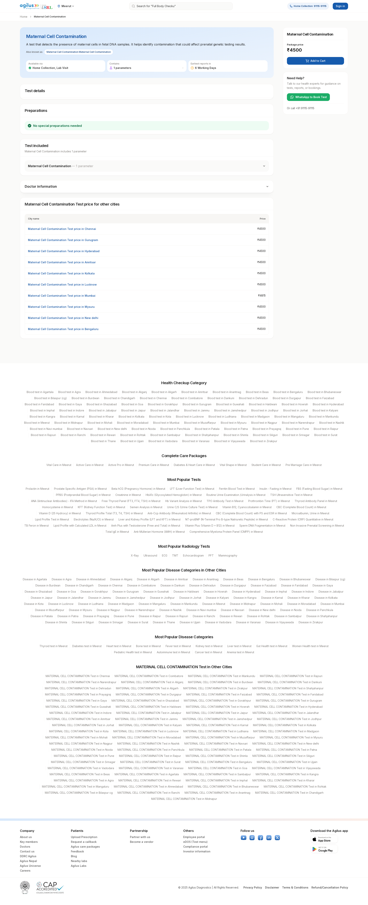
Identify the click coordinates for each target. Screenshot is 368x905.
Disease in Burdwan (47, 585)
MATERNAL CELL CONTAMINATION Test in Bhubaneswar (223, 786)
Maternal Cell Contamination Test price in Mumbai (61, 295)
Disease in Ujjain (190, 622)
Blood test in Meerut (37, 422)
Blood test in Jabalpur (103, 410)
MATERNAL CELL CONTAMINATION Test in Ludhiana (215, 731)
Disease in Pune (124, 616)
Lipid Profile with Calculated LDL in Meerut (79, 525)
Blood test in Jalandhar (164, 410)
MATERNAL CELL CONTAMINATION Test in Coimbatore (149, 676)
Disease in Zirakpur (311, 622)
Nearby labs (79, 861)
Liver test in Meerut (239, 646)
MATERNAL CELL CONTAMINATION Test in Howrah (218, 706)
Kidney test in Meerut (209, 646)
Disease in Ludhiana (90, 603)
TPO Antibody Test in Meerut (225, 501)
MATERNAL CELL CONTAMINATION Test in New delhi (285, 743)
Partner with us (140, 837)
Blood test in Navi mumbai (46, 428)
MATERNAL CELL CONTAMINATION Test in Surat (150, 762)
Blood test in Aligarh (164, 392)
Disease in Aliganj (121, 579)
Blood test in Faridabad (39, 404)
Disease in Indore (303, 591)
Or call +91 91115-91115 (300, 108)
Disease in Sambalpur (288, 616)
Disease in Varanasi (248, 622)
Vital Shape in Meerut (233, 465)
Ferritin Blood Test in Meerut (237, 488)
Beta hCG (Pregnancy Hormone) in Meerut (138, 488)
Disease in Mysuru (80, 610)
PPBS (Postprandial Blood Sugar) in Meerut (83, 494)
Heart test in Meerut (118, 646)
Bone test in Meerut (148, 646)
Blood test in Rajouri (43, 435)
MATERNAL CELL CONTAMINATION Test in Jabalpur (148, 712)
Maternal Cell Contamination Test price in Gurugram (63, 240)
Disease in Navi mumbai (201, 610)
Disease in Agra (61, 579)
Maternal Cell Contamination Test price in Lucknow (62, 284)
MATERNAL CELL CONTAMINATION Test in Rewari (149, 780)
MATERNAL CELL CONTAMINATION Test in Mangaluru (75, 786)
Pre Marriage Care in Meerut (304, 465)
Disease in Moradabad (301, 603)
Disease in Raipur (150, 616)
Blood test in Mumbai (166, 422)
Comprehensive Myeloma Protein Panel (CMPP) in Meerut (226, 531)
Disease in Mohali (271, 603)
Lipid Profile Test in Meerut (52, 519)
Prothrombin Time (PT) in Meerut (269, 501)
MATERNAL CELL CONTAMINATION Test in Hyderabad (288, 706)
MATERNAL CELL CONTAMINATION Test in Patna (286, 749)
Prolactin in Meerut (37, 488)
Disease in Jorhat (190, 597)
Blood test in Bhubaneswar (324, 392)
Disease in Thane (164, 622)
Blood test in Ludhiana (222, 416)
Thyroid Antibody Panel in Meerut (316, 501)
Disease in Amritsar (176, 579)
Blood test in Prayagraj (267, 428)
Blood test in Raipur (326, 428)
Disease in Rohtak (258, 616)
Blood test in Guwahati (230, 404)
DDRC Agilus (28, 856)
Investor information (196, 851)
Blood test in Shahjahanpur (202, 435)
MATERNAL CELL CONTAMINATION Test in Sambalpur (217, 774)
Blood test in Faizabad (320, 398)
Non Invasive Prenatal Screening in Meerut (317, 525)
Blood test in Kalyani (325, 410)
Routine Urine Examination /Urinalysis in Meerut (235, 494)
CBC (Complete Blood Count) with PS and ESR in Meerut (251, 513)
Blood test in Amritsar (195, 392)
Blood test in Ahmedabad (101, 392)
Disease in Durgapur (233, 585)
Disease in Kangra (245, 597)
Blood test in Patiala (207, 428)
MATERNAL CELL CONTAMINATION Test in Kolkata (284, 725)
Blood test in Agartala (40, 392)
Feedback (77, 851)
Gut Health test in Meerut (271, 646)
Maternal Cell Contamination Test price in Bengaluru (63, 329)
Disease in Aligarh (148, 579)
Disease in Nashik (170, 610)
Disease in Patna (68, 616)
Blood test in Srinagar (296, 435)
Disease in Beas (233, 579)
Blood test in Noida (144, 428)
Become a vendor (141, 841)
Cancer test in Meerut (208, 652)
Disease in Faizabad (263, 585)
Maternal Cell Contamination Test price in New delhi (63, 318)
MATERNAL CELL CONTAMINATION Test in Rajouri (291, 676)
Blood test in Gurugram (197, 404)
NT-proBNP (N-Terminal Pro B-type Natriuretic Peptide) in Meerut (226, 519)
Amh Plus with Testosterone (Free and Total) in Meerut (145, 525)
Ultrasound (150, 555)
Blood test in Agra (69, 392)
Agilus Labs (78, 865)
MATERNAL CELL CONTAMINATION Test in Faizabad (219, 694)
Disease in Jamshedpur (130, 597)
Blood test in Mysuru (233, 422)
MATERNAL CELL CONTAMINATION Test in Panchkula (150, 749)
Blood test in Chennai (153, 398)
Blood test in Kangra (42, 416)
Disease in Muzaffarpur (49, 610)
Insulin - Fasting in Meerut (276, 488)
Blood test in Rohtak (133, 435)
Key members (29, 841)
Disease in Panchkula (319, 610)
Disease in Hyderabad (246, 591)
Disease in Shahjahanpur (322, 616)
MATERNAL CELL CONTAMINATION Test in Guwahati (78, 706)
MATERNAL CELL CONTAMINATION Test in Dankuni (290, 682)
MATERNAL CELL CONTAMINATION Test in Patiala (220, 749)
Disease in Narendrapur (140, 610)
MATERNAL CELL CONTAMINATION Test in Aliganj (152, 682)
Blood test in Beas (257, 392)
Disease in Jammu (99, 597)
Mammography (228, 555)
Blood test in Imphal (42, 410)
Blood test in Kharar (101, 416)
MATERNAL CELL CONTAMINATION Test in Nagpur (81, 743)
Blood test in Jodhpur (264, 410)
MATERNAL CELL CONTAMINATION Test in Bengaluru (218, 762)
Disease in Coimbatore (141, 585)
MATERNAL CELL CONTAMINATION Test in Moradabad (146, 737)
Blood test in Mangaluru (289, 416)
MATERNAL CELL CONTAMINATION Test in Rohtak (295, 786)
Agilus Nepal (28, 861)
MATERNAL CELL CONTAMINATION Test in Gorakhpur (217, 700)
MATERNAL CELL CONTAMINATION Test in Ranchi (148, 792)
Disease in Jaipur (42, 597)
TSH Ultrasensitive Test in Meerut (291, 494)
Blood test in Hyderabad (328, 404)
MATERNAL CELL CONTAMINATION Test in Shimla (217, 755)
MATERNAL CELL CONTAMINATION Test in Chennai (78, 676)
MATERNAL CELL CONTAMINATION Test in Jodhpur (289, 719)
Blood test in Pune (297, 428)
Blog (74, 856)
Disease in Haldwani (186, 591)
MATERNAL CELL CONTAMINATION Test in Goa (217, 768)
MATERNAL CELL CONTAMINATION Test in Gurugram (289, 700)
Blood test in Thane (103, 441)
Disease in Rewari (231, 616)
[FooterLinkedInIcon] (269, 838)
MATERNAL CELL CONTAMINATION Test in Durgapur (149, 694)
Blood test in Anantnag (227, 392)
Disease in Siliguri (83, 622)
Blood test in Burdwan (85, 398)
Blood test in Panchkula (175, 428)
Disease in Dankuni (173, 585)
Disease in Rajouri (177, 616)
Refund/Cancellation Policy (329, 887)
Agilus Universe (30, 865)
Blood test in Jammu (196, 410)
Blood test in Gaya (70, 404)
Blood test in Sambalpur (165, 435)
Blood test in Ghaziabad (102, 404)
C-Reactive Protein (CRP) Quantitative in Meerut (303, 519)
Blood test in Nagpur (264, 422)
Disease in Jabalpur (331, 591)
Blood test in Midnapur (68, 422)
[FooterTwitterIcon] (277, 838)
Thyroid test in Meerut (53, 646)
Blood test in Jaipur (133, 410)
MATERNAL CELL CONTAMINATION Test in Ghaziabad (145, 700)
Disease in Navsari (232, 610)
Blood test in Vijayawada (229, 441)
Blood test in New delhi (112, 428)
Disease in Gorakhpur (94, 591)
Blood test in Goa (132, 404)
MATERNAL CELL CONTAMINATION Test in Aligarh (147, 688)
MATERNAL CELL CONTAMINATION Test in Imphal (217, 780)
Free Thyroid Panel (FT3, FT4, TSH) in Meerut (131, 501)
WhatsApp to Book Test (311, 97)
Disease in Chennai (110, 585)
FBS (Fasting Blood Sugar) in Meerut (319, 488)
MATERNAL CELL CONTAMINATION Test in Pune (84, 755)
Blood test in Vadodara (163, 441)
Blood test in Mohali (100, 422)
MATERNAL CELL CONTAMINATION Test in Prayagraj (78, 694)
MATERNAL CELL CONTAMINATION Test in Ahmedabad (148, 786)
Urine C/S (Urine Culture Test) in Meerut (192, 507)
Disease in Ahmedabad (90, 579)
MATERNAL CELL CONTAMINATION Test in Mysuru (291, 737)
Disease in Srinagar (111, 622)
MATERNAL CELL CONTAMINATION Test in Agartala (147, 774)
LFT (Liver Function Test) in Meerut (192, 488)
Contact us (27, 851)
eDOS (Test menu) (195, 841)
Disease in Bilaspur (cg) (330, 579)
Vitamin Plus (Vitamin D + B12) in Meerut (210, 525)
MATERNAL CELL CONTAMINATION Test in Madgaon (286, 731)
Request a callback (84, 841)
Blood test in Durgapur (287, 398)
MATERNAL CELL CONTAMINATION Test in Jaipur (217, 712)
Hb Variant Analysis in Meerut (183, 501)
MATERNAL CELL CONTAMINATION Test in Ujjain (287, 762)
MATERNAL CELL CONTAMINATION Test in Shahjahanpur (288, 688)
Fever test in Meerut (178, 646)
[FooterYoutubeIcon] (244, 838)
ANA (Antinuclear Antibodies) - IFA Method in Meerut (64, 501)
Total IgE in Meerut (117, 531)
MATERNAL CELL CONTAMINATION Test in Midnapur (184, 798)
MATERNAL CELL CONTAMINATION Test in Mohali (76, 737)
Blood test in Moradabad (132, 422)
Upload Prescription (84, 837)
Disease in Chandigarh (79, 585)
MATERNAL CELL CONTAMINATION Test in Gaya (76, 700)
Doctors (25, 846)
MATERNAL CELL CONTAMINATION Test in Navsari (216, 743)
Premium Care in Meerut (154, 465)
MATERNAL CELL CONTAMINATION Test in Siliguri (283, 755)
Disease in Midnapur (243, 603)
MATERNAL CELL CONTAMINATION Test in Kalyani (150, 725)
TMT (175, 555)
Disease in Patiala (42, 616)
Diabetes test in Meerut (87, 646)
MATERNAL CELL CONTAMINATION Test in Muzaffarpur (220, 737)
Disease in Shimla (56, 622)
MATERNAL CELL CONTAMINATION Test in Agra (84, 780)
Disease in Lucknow (60, 603)
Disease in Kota (34, 603)
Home (23, 16)
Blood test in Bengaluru (288, 392)
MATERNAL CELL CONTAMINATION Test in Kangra (287, 774)
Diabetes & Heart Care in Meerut (194, 465)
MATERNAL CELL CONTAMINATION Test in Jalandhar (286, 712)
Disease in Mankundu (184, 603)
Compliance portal (195, 846)
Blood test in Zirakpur (263, 441)
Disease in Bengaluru (261, 579)
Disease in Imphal (276, 591)
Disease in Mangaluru (152, 603)
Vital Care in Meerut (58, 465)
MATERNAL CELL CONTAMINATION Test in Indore (80, 712)
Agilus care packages (85, 846)
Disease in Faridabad (294, 585)
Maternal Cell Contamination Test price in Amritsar (62, 262)
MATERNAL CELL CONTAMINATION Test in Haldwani (148, 706)
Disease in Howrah (215, 591)
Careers (25, 870)
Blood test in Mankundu (324, 416)
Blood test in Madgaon (255, 416)
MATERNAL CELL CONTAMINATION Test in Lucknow (145, 731)
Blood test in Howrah (295, 404)
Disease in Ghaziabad (38, 591)
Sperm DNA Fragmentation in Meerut (262, 525)
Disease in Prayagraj (96, 616)
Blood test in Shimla (236, 435)
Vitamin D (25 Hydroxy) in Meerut (60, 513)
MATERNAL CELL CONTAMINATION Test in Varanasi (151, 768)
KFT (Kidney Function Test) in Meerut (101, 507)
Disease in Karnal (272, 597)
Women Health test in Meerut (310, 646)
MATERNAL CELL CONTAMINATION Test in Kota (78, 731)
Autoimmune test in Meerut (173, 652)
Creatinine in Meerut (128, 494)
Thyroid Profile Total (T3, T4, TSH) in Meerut (114, 513)
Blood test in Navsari (80, 428)
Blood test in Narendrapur (298, 422)
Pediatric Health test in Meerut (133, 652)
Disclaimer (272, 887)
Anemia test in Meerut (240, 652)
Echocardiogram (193, 555)
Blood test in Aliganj (134, 392)
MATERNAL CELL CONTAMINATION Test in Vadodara (81, 768)
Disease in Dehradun (202, 585)
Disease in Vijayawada (279, 622)
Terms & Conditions (295, 887)
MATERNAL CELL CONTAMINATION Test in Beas (80, 774)
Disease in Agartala (35, 579)
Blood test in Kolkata (131, 416)
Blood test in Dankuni (221, 398)
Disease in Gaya (323, 585)
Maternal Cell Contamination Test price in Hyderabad (63, 251)
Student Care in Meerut (266, 465)
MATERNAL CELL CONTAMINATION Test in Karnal (217, 725)
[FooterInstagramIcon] (252, 838)
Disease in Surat (138, 622)
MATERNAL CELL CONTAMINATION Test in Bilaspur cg (79, 792)
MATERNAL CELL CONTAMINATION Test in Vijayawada (286, 768)
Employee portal (194, 837)
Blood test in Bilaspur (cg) (50, 398)
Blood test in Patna (236, 428)
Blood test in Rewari (103, 435)
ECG (164, 555)
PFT (211, 555)
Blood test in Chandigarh (119, 398)
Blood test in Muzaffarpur (200, 422)
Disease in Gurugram (126, 591)
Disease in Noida (290, 610)
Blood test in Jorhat (295, 410)
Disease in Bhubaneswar (295, 579)
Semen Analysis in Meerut (146, 507)
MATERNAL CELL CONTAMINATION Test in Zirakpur (215, 688)
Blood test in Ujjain (132, 441)
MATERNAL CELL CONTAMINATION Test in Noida (82, 749)
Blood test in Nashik (331, 422)
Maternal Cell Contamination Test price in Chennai (62, 228)
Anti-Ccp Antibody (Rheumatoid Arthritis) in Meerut (179, 513)
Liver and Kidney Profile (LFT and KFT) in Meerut (149, 519)
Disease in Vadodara (218, 622)
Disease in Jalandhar (70, 597)
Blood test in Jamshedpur (230, 410)
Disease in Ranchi (204, 616)
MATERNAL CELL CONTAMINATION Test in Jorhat (83, 725)
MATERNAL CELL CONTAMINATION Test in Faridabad (290, 694)
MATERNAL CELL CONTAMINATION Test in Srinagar (83, 762)
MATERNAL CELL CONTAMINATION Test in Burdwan (220, 682)
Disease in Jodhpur (162, 597)
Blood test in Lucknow (190, 416)
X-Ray (135, 555)
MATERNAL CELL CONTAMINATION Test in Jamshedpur (217, 719)
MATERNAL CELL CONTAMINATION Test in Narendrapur (81, 682)
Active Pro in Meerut (121, 465)
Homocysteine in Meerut (57, 507)
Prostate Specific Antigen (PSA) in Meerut (80, 488)
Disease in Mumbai (332, 603)
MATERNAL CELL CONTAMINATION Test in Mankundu (221, 676)
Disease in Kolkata (326, 597)
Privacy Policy (252, 887)
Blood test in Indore (71, 410)
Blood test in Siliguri (265, 435)
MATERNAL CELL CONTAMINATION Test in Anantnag (217, 792)
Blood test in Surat (325, 435)
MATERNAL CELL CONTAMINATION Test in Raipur (150, 755)
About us (26, 837)
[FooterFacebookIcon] (260, 838)
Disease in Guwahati (156, 591)
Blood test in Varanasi (195, 441)
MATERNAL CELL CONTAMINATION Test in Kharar (283, 780)
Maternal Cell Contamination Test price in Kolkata (61, 273)
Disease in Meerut (213, 603)
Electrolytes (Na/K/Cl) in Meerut (94, 519)
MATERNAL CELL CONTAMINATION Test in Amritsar (78, 719)
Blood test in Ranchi (73, 435)
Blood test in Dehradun (253, 398)
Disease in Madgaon (121, 603)
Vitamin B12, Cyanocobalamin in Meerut (247, 507)
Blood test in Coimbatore (187, 398)
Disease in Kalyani (217, 597)
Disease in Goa (66, 591)
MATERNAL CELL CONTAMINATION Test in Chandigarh (289, 792)
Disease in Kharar (299, 597)
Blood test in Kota (160, 416)
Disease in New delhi (262, 610)
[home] (36, 6)
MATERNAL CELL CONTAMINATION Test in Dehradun (78, 688)
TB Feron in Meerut (36, 525)
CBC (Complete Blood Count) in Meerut (301, 507)
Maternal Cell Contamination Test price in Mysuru (61, 306)
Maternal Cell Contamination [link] (50, 16)
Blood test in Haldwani (263, 404)
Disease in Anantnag (206, 579)
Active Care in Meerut (90, 465)
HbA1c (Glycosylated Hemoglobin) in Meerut (174, 494)
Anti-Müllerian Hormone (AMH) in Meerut (159, 531)
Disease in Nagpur (108, 610)
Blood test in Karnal (72, 416)
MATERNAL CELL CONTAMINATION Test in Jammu (146, 719)
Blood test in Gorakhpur (163, 404)
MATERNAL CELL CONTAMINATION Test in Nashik (148, 743)
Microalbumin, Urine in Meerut (310, 513)
